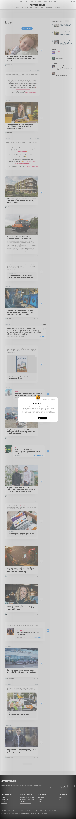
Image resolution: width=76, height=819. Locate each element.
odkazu (44, 414)
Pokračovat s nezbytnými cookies (49, 399)
